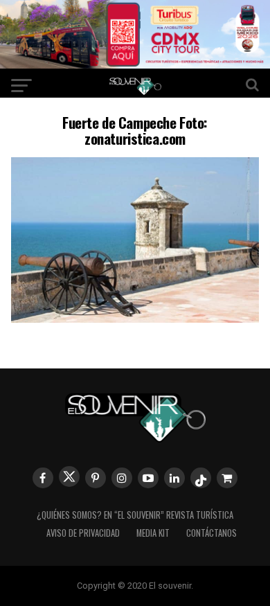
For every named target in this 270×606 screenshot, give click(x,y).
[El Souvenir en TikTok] (200, 477)
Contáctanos (211, 533)
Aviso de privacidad (83, 533)
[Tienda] (227, 477)
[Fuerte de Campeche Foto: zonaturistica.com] (134, 318)
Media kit (153, 533)
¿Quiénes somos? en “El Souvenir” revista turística (135, 515)
